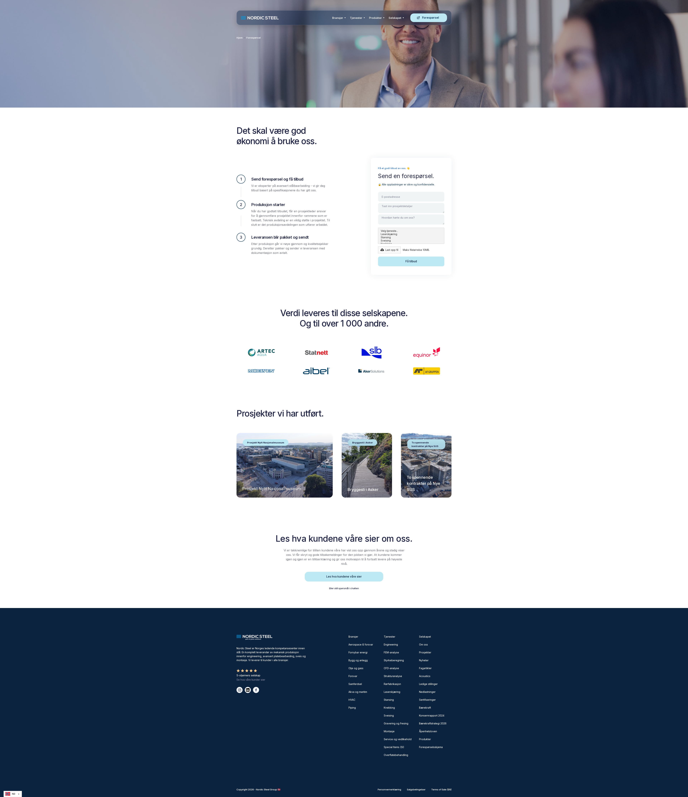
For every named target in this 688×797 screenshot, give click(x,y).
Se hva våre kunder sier (250, 679)
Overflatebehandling (396, 754)
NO (13, 794)
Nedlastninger (427, 691)
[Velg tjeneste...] (411, 231)
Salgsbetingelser (416, 789)
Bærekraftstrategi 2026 (432, 723)
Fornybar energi (357, 652)
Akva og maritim (357, 691)
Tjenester (356, 18)
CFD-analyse (391, 668)
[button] (339, 17)
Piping (352, 707)
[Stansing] (411, 237)
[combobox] (13, 794)
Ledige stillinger (428, 683)
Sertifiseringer (427, 699)
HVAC (351, 699)
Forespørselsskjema (431, 747)
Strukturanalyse (393, 676)
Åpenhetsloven (428, 731)
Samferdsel (355, 683)
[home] (285, 18)
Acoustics (424, 676)
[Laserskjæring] (411, 234)
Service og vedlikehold (398, 739)
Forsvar (352, 676)
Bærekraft (425, 707)
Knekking (389, 707)
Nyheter (424, 660)
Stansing (389, 699)
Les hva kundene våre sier (344, 576)
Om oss (423, 644)
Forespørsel (430, 17)
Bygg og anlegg (358, 660)
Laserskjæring (392, 691)
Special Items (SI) (394, 747)
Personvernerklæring (389, 789)
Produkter (375, 18)
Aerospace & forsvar (360, 644)
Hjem (239, 37)
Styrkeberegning (394, 660)
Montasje (389, 731)
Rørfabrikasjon (392, 683)
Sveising (389, 715)
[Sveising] (411, 240)
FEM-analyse (391, 652)
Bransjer (337, 18)
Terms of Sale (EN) (441, 789)
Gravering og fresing (396, 723)
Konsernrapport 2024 (431, 715)
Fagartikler (425, 668)
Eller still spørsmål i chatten (344, 588)
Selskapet (425, 636)
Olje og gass (355, 668)
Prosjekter (425, 652)
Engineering (391, 644)
